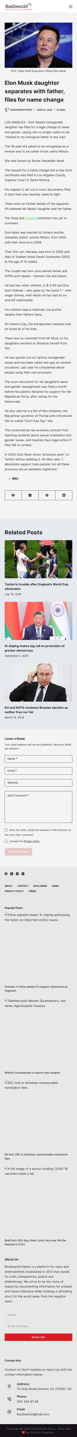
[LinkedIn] (64, 495)
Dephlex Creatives (42, 1432)
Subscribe (38, 1337)
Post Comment (18, 851)
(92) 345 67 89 (27, 1401)
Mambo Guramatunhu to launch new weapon (32, 1072)
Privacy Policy (32, 841)
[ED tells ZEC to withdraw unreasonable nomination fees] (39, 1114)
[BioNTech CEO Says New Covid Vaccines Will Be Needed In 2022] (39, 1200)
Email (12, 770)
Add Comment (17, 795)
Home (55, 886)
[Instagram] (17, 873)
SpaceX (30, 218)
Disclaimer (40, 886)
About (9, 886)
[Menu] (70, 6)
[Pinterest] (46, 495)
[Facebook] (13, 495)
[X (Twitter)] (30, 495)
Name (12, 758)
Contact (23, 886)
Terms (32, 891)
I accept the (24, 841)
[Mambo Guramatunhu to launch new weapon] (39, 1032)
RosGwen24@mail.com (33, 1414)
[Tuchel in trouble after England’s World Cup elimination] (39, 559)
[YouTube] (22, 873)
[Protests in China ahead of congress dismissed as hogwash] (39, 946)
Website (12, 782)
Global (61, 109)
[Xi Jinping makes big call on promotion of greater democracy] (39, 621)
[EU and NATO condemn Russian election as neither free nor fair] (39, 682)
